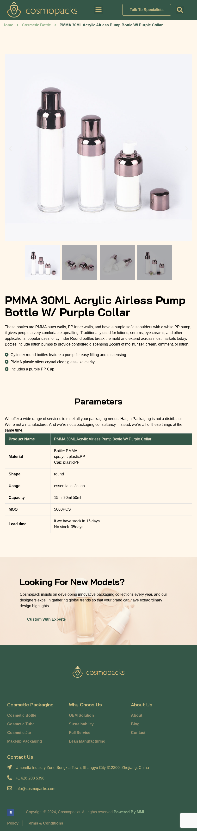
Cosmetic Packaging (30, 705)
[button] (180, 10)
